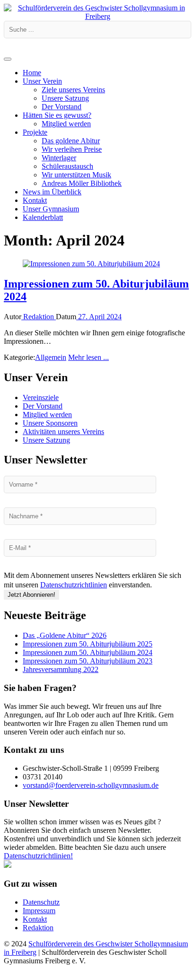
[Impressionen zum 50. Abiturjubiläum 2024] (91, 264)
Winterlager (59, 158)
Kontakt (35, 200)
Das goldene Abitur (71, 141)
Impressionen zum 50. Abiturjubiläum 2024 (87, 652)
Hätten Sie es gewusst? (57, 115)
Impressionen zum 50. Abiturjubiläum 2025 (87, 644)
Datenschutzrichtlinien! (38, 856)
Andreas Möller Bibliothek (82, 183)
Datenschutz (41, 902)
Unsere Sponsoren (50, 423)
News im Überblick (52, 192)
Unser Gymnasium (51, 209)
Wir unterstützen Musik (76, 175)
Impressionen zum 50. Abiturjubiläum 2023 (87, 661)
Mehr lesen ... (88, 357)
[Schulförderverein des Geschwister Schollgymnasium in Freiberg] (97, 16)
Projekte (35, 132)
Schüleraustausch (67, 166)
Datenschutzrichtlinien (73, 585)
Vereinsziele (41, 397)
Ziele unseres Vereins (73, 90)
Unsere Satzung (65, 98)
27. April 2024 (99, 317)
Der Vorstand (61, 107)
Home (32, 73)
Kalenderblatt (43, 217)
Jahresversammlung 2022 (60, 669)
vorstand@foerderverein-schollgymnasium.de (91, 785)
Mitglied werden (66, 124)
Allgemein (50, 357)
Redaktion (38, 317)
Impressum (39, 911)
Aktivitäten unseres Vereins (63, 432)
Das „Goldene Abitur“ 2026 (64, 635)
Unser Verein (42, 81)
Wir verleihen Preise (72, 149)
